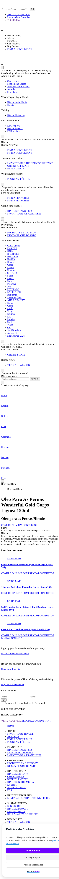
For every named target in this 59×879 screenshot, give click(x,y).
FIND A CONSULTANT (19, 49)
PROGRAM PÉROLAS (19, 179)
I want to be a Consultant (19, 17)
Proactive (11, 284)
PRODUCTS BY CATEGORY (22, 232)
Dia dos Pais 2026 (16, 335)
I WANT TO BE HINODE (20, 733)
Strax (9, 281)
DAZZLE (12, 248)
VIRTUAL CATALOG (18, 14)
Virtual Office (13, 20)
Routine (11, 270)
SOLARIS (12, 273)
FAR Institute (13, 131)
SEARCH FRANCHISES (20, 752)
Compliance (13, 92)
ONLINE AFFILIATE (18, 166)
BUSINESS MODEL (17, 779)
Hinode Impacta (15, 128)
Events (10, 105)
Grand (10, 305)
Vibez (10, 325)
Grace (10, 264)
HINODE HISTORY (17, 774)
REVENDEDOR (15, 168)
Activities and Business (18, 86)
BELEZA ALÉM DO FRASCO (23, 814)
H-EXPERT (13, 254)
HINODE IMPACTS (17, 808)
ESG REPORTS (15, 806)
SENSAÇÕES (14, 297)
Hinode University (16, 115)
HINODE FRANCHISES (20, 211)
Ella (9, 316)
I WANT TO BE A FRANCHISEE (24, 213)
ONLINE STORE (16, 354)
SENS (10, 275)
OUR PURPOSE (15, 776)
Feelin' (10, 278)
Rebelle (11, 319)
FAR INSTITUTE (16, 811)
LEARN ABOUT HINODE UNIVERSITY (28, 798)
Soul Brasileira (14, 330)
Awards (11, 89)
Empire (10, 267)
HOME (11, 726)
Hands (10, 262)
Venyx (10, 311)
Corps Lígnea (13, 245)
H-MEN (11, 259)
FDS (9, 790)
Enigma (11, 314)
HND (10, 251)
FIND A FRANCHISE (18, 198)
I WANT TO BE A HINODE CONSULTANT (30, 163)
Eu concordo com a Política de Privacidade (25, 703)
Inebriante (12, 295)
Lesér (10, 308)
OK (32, 9)
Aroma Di (12, 333)
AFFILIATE (13, 736)
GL (9, 327)
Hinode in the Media (17, 102)
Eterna (10, 303)
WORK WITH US (16, 787)
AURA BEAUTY (16, 300)
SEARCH (35, 379)
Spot (9, 322)
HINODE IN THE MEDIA (20, 782)
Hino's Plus (12, 256)
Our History (13, 81)
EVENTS (12, 784)
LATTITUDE (14, 292)
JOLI (9, 286)
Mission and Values (16, 84)
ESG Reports (13, 125)
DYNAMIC (13, 289)
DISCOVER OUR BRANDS (21, 235)
